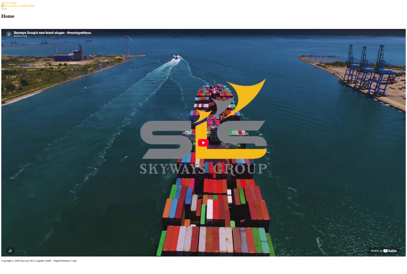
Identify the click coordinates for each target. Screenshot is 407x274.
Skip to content (8, 2)
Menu (4, 8)
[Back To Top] (2, 258)
